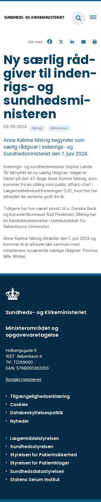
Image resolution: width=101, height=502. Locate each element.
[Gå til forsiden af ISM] (32, 18)
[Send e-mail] (83, 42)
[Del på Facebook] (49, 42)
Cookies (19, 404)
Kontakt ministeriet (23, 379)
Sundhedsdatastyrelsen (37, 471)
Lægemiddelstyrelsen (34, 438)
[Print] (94, 42)
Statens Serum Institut (35, 480)
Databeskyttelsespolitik (36, 413)
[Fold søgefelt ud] (78, 18)
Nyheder (19, 421)
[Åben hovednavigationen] (95, 18)
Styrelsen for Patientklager (39, 463)
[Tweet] (61, 42)
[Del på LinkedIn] (72, 42)
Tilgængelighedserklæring (40, 396)
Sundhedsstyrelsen (31, 447)
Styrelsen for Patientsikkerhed (43, 455)
